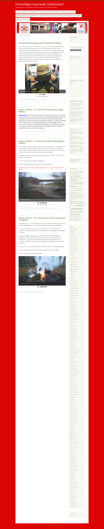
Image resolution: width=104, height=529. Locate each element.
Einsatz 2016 (79, 188)
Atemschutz (79, 178)
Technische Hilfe (41, 131)
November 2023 (73, 290)
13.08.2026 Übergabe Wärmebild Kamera (74, 137)
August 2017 (72, 423)
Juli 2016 (72, 451)
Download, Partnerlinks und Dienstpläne (50, 12)
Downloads (78, 15)
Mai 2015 (72, 477)
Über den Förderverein (45, 15)
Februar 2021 (73, 347)
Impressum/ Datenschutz (22, 15)
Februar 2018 (73, 411)
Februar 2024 (73, 283)
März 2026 (72, 236)
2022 (80, 174)
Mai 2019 (72, 383)
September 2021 (73, 338)
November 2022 (73, 314)
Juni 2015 (72, 475)
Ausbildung (74, 180)
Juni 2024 (72, 276)
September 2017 (73, 420)
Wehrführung (73, 218)
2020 (74, 174)
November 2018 (73, 392)
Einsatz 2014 (79, 186)
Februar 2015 (73, 482)
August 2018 (72, 397)
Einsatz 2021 (81, 194)
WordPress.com (64, 525)
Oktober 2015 (73, 468)
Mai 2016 (72, 456)
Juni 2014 (72, 494)
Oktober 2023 (73, 293)
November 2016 (73, 442)
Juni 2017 (72, 428)
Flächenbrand (35, 291)
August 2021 (72, 340)
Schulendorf (43, 99)
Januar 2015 (72, 484)
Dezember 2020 (73, 349)
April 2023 (72, 304)
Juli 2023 (72, 300)
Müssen (44, 208)
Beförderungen (74, 182)
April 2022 (72, 326)
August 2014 (72, 489)
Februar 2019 (73, 387)
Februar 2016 (73, 461)
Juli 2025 (72, 255)
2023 (71, 176)
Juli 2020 (72, 359)
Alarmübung (73, 178)
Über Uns (25, 12)
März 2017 (72, 435)
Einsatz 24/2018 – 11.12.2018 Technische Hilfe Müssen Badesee (41, 142)
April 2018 (72, 406)
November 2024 (73, 267)
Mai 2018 (72, 404)
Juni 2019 (72, 380)
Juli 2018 (72, 399)
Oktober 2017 (73, 418)
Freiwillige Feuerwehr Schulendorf (39, 4)
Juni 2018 (72, 401)
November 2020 (73, 352)
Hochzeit (82, 201)
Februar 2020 (73, 366)
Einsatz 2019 (77, 192)
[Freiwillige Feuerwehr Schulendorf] (52, 27)
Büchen (71, 184)
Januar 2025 (72, 264)
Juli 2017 (72, 425)
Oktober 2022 (73, 316)
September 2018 (73, 394)
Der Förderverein (34, 15)
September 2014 (73, 487)
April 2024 (72, 281)
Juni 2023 (72, 302)
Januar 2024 (72, 286)
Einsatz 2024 (73, 198)
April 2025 (72, 259)
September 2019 (73, 373)
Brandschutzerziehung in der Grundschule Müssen (40, 43)
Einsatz (28, 131)
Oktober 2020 (73, 354)
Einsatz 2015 (73, 188)
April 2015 (72, 480)
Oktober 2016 (73, 444)
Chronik (76, 184)
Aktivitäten (29, 99)
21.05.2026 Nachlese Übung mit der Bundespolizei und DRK (77, 150)
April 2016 (72, 458)
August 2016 (72, 449)
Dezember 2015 (73, 465)
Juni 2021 (72, 345)
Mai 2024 (72, 278)
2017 (77, 172)
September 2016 (73, 446)
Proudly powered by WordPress (43, 525)
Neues (54, 15)
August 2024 (72, 271)
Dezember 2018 (73, 390)
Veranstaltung (75, 214)
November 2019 (73, 371)
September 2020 (73, 357)
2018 (25, 99)
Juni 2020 (72, 361)
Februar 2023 (73, 309)
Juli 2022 (72, 323)
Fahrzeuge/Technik (33, 12)
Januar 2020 (72, 368)
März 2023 (72, 307)
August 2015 (72, 470)
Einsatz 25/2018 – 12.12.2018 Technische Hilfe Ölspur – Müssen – (42, 111)
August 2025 (72, 252)
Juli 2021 (72, 342)
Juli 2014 (72, 491)
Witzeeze (79, 218)
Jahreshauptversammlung (77, 203)
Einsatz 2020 (73, 194)
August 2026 (72, 229)
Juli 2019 (72, 378)
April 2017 (72, 432)
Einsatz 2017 (73, 190)
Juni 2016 (72, 454)
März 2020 (72, 364)
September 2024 (73, 269)
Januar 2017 (72, 439)
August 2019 (72, 375)
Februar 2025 (73, 262)
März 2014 (72, 501)
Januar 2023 (72, 312)
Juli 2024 (72, 274)
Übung (76, 220)
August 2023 (72, 297)
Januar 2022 (72, 333)
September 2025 (73, 250)
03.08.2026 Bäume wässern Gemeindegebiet (76, 142)
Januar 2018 (72, 413)
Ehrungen (81, 184)
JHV (71, 206)
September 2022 (73, 319)
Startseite (18, 12)
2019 (71, 174)
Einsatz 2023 (80, 196)
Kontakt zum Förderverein (22, 19)
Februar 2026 (73, 238)
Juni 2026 (72, 233)
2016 (74, 172)
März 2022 (72, 328)
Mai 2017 (72, 430)
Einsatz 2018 (32, 131)
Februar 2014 (73, 503)
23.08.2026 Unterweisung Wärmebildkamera (75, 132)
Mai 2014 (72, 496)
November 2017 (73, 416)
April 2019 (72, 385)
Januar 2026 (72, 241)
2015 (71, 172)
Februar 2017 (73, 437)
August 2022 (72, 321)
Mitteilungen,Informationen (68, 12)
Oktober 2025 (73, 248)
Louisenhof (74, 206)
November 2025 (73, 245)
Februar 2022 (73, 330)
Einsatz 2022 (73, 196)
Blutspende (80, 182)
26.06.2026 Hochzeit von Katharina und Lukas (75, 146)
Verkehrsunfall (74, 216)
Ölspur (36, 131)
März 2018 (72, 409)
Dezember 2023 (73, 288)
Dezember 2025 (73, 243)
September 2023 (73, 295)
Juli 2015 (72, 472)
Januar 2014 (72, 506)
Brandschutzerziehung (36, 99)
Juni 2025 (72, 257)
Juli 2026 (72, 231)
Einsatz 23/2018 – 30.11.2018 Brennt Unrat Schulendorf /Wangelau (42, 219)
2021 (77, 174)
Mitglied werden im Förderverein (65, 15)
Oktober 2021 (73, 335)
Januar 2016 (72, 463)
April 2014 (72, 499)
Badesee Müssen (30, 208)
